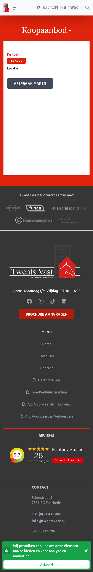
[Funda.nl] (35, 208)
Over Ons (46, 356)
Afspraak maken (30, 83)
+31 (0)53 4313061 (47, 514)
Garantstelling (48, 380)
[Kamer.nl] (12, 208)
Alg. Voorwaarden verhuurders (48, 416)
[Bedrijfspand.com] (69, 208)
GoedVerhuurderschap (49, 392)
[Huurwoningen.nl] (33, 220)
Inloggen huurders (60, 8)
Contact (46, 368)
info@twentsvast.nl (48, 521)
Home (46, 344)
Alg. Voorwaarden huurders (49, 404)
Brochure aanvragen (46, 314)
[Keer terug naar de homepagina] (6, 7)
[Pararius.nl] (68, 220)
